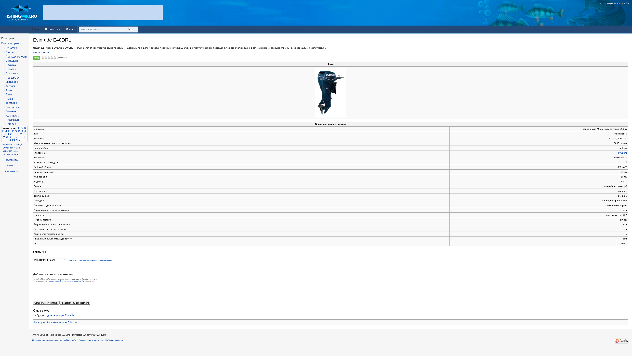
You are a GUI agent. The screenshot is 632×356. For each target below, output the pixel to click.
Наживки (11, 65)
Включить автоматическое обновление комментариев (90, 260)
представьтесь (74, 281)
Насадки (11, 69)
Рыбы (9, 98)
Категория (39, 322)
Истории (11, 124)
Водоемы (11, 111)
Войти (626, 3)
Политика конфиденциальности (47, 340)
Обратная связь (10, 151)
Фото (9, 90)
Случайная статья (11, 148)
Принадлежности (16, 56)
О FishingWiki (70, 340)
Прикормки (12, 77)
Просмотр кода (52, 29)
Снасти (10, 52)
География (12, 107)
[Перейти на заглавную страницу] (20, 12)
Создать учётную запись (608, 3)
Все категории (10, 43)
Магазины (12, 81)
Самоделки (12, 60)
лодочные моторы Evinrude (59, 315)
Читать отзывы (41, 52)
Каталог (10, 86)
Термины (11, 103)
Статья (35, 29)
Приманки (12, 73)
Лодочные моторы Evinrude (62, 322)
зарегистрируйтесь (57, 281)
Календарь (12, 115)
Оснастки (11, 48)
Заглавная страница (12, 144)
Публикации (13, 119)
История (70, 29)
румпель (622, 152)
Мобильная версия (114, 340)
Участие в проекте (11, 154)
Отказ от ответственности (91, 340)
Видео (9, 94)
